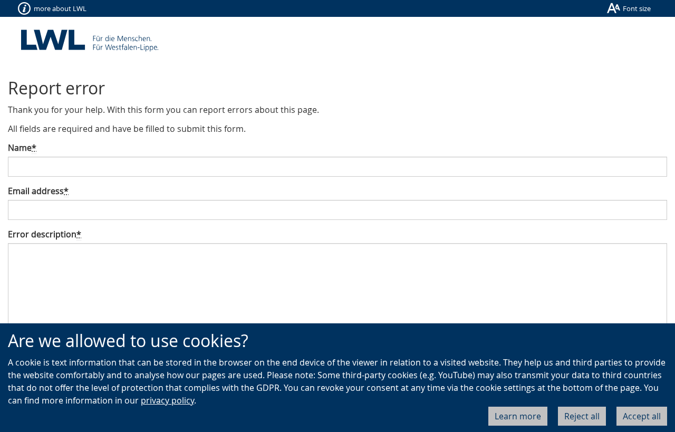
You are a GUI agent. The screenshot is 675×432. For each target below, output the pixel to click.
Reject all (582, 416)
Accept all (642, 416)
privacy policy (167, 400)
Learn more (518, 416)
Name (22, 147)
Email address (38, 191)
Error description (44, 234)
